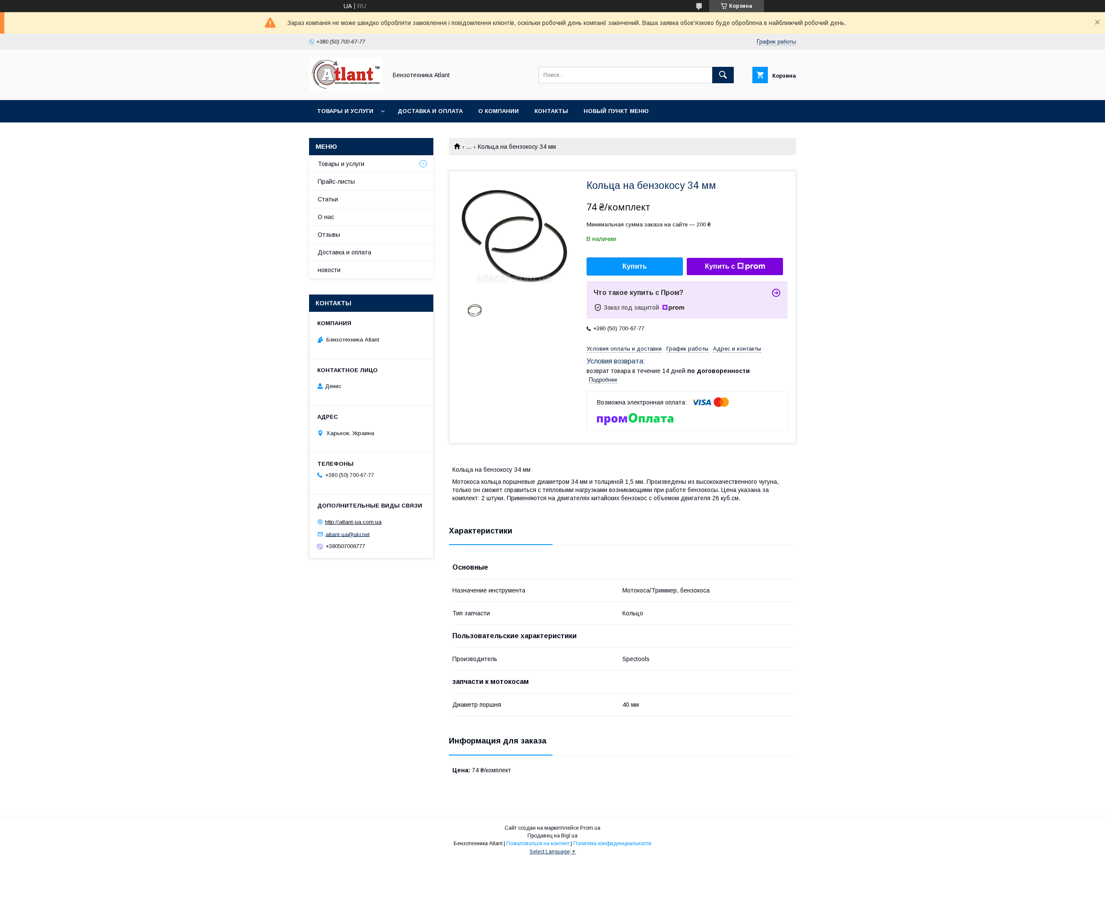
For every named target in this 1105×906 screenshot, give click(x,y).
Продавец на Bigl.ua (552, 836)
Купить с (720, 266)
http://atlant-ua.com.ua (353, 522)
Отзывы (329, 234)
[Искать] (723, 75)
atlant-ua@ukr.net (347, 534)
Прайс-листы (336, 181)
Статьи (328, 199)
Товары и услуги (345, 111)
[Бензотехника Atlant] (345, 88)
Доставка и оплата (430, 111)
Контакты (551, 111)
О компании (498, 111)
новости (329, 269)
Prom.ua (590, 828)
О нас (326, 216)
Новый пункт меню (616, 111)
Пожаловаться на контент (537, 843)
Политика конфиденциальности (612, 843)
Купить (634, 266)
